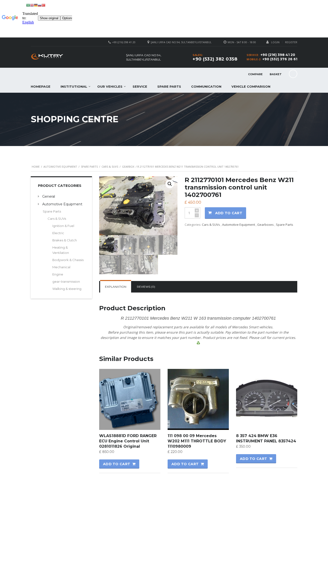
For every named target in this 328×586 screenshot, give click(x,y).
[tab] (115, 287)
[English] (32, 5)
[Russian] (40, 5)
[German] (36, 5)
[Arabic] (28, 5)
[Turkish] (43, 5)
